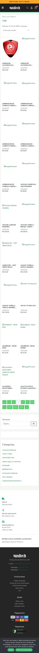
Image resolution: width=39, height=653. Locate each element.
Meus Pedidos (19, 604)
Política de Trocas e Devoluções (19, 583)
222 (21, 407)
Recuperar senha (19, 606)
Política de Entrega (19, 581)
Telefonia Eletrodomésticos (12, 481)
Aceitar (11, 650)
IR (34, 423)
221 (15, 407)
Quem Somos (19, 588)
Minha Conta (19, 601)
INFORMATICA (7, 469)
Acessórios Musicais (9, 450)
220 (9, 407)
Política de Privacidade (24, 650)
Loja (8, 17)
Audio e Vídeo (7, 454)
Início (4, 17)
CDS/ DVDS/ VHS (8, 458)
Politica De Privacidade (20, 585)
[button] (2, 8)
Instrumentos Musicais (10, 473)
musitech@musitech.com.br (21, 564)
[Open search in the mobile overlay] (27, 8)
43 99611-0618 (23, 570)
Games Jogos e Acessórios (11, 461)
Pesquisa (6, 419)
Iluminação (6, 465)
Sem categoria (7, 477)
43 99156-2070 (23, 567)
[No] (36, 645)
